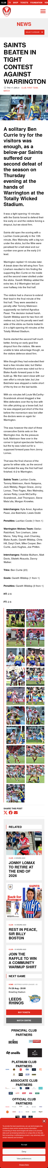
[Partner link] (13, 1041)
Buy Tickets (24, 1012)
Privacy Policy (24, 1165)
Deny (24, 1151)
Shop (15, 2)
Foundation (36, 2)
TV (9, 2)
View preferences (24, 1158)
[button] (44, 1121)
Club (3, 2)
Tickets (24, 2)
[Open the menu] (43, 12)
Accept (24, 1145)
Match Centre (24, 1020)
